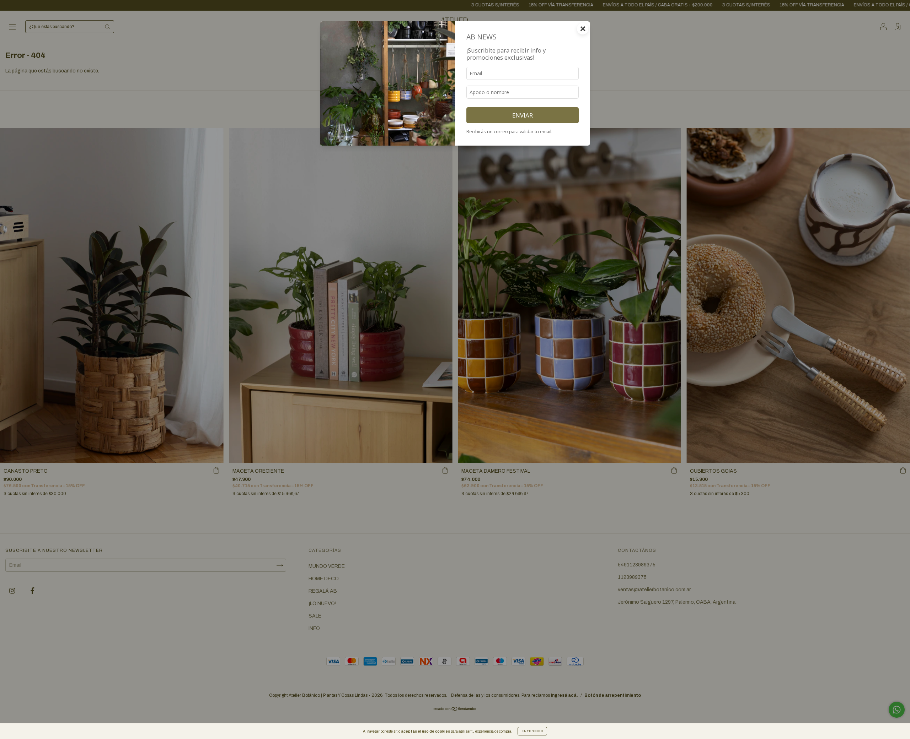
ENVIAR (522, 115)
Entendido (532, 731)
